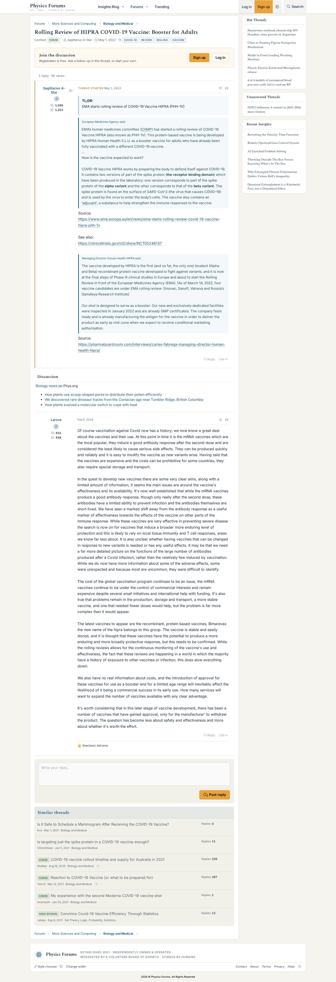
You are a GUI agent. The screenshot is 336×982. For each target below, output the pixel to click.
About (254, 966)
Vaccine (178, 40)
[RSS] (300, 966)
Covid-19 (130, 40)
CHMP (146, 129)
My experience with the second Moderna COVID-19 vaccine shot (106, 895)
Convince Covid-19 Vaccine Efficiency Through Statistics (109, 913)
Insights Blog (108, 7)
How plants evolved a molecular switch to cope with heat (91, 405)
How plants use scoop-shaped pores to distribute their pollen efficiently (103, 394)
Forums (137, 7)
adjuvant (89, 203)
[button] (123, 6)
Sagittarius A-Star (54, 90)
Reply (211, 359)
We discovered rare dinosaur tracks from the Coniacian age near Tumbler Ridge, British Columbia (124, 399)
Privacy (279, 966)
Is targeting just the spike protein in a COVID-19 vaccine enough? (93, 842)
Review (146, 40)
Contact (241, 966)
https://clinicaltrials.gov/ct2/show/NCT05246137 (120, 243)
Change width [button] (76, 966)
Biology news (46, 386)
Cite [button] (222, 359)
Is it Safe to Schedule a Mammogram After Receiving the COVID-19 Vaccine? (103, 824)
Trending (162, 7)
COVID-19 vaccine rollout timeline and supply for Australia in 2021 (108, 859)
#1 (227, 88)
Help (291, 966)
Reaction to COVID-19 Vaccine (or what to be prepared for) (102, 877)
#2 (227, 419)
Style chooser (47, 966)
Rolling (162, 40)
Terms (266, 966)
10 (96, 884)
